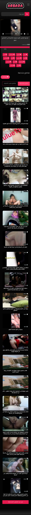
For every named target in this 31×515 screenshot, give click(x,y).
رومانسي (6, 58)
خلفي (12, 58)
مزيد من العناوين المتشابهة (15, 502)
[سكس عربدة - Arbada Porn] (15, 6)
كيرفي (18, 65)
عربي (25, 54)
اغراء (4, 54)
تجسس (18, 58)
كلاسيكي (8, 61)
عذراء (14, 61)
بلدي (25, 58)
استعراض (11, 54)
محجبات (12, 65)
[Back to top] (26, 510)
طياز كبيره (21, 61)
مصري (18, 54)
